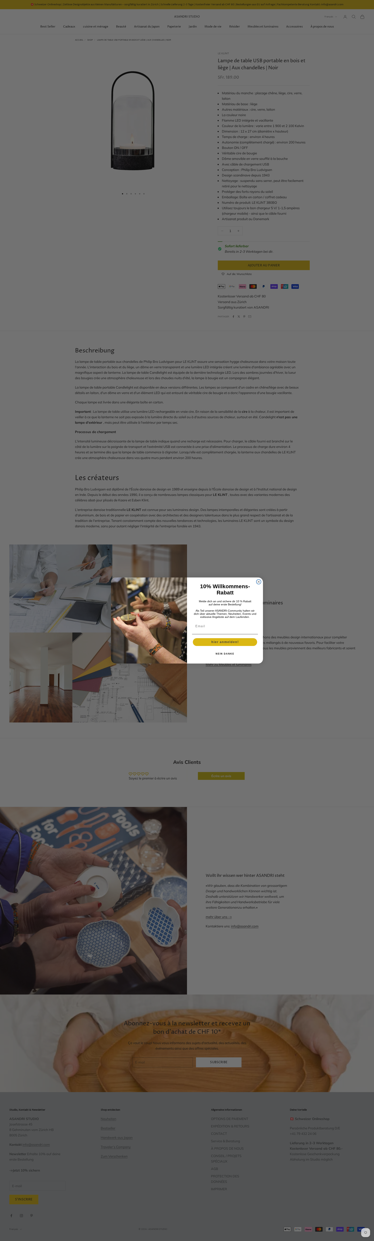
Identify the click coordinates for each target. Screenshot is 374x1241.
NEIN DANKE (225, 653)
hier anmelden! (225, 642)
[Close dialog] (258, 581)
